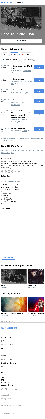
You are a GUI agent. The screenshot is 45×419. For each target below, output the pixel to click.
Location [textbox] (18, 3)
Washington (24, 93)
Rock (12, 153)
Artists (3, 352)
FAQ (2, 380)
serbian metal (38, 151)
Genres (3, 348)
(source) (16, 179)
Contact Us (5, 375)
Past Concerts (8, 257)
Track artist (21, 41)
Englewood (27, 71)
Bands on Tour (6, 337)
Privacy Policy (6, 399)
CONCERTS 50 (6, 3)
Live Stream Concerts (8, 363)
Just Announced (6, 341)
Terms (3, 402)
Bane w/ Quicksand (18, 128)
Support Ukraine (7, 385)
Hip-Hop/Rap (19, 151)
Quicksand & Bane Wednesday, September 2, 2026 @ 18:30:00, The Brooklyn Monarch (20, 114)
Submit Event (6, 382)
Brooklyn (14, 122)
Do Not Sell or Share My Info (11, 405)
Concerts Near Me (7, 345)
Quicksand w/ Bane (18, 100)
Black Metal (28, 151)
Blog (2, 367)
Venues (3, 356)
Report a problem (7, 321)
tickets (38, 67)
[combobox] (18, 3)
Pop (7, 151)
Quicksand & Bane (17, 79)
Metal (12, 151)
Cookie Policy (5, 395)
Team (3, 377)
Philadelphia (15, 105)
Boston (24, 131)
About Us (4, 372)
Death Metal (5, 153)
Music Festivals (6, 359)
